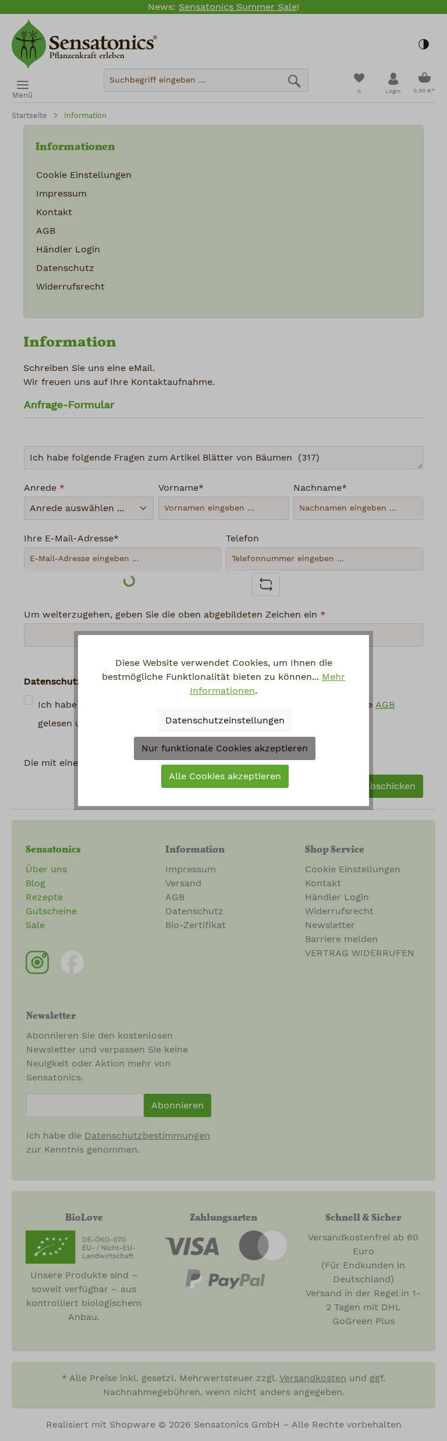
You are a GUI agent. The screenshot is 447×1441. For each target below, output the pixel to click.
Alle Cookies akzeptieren (225, 776)
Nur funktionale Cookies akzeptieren (224, 748)
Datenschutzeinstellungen (225, 720)
